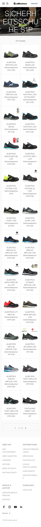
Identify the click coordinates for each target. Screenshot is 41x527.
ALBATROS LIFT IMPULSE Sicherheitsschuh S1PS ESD (11, 316)
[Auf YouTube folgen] (15, 506)
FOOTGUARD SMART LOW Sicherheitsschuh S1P (29, 412)
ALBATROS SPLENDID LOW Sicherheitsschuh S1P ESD (29, 348)
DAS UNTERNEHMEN (8, 450)
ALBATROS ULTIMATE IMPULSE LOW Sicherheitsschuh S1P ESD (29, 285)
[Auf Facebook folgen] (3, 506)
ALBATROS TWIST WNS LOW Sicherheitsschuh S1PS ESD (30, 380)
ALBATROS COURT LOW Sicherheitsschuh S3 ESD (11, 222)
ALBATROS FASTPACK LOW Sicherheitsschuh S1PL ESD (29, 128)
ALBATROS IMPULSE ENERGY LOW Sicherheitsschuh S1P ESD (11, 349)
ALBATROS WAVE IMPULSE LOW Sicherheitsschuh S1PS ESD (29, 317)
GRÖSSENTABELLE (30, 476)
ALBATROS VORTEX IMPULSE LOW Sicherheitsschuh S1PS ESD (11, 381)
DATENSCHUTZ (29, 460)
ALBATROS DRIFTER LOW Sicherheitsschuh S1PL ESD (11, 66)
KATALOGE (27, 490)
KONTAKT (6, 499)
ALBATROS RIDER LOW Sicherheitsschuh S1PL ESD (29, 66)
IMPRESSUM (28, 456)
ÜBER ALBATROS (9, 456)
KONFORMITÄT (29, 471)
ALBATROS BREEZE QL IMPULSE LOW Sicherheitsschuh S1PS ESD (11, 252)
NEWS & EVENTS (9, 468)
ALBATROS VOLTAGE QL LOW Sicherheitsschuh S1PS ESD (29, 191)
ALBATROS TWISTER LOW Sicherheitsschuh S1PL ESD (11, 96)
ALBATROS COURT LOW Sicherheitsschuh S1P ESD (29, 222)
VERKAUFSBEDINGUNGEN (30, 450)
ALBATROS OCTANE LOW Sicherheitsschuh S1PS (11, 190)
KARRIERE (6, 460)
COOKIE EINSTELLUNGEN (30, 465)
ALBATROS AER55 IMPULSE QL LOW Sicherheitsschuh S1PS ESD (11, 285)
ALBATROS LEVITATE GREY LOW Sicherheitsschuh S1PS (29, 158)
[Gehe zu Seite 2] (25, 428)
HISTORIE (6, 464)
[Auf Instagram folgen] (9, 506)
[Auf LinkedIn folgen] (21, 506)
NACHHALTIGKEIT (9, 472)
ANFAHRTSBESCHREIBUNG (9, 494)
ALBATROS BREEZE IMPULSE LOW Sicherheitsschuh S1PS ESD (29, 252)
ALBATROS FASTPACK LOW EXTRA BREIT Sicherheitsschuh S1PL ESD (29, 97)
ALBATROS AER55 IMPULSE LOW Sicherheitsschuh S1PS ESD (11, 158)
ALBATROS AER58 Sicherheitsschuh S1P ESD (11, 128)
